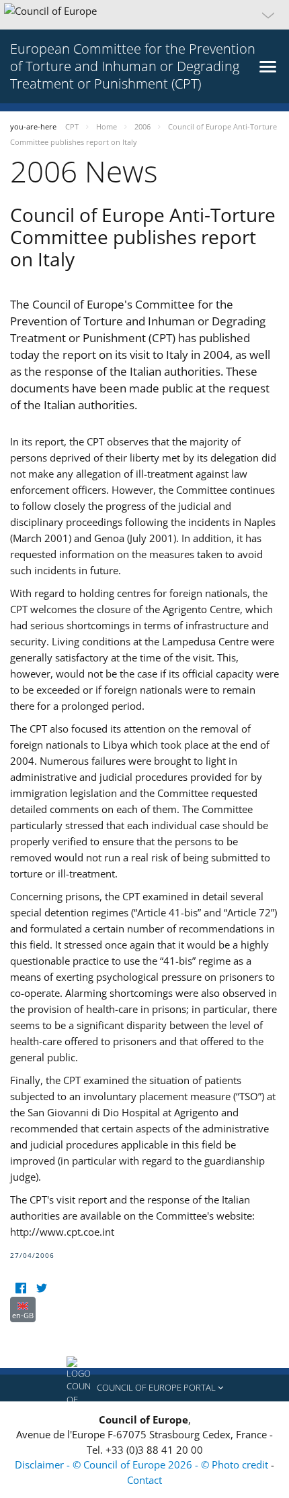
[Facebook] (20, 1288)
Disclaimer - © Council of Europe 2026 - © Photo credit (143, 1464)
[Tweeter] (41, 1288)
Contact (144, 1480)
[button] (144, 15)
